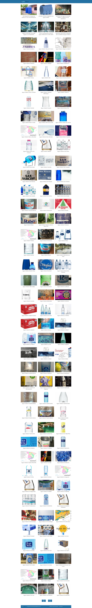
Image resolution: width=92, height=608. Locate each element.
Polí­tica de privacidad (54, 606)
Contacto (61, 606)
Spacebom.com (37, 606)
